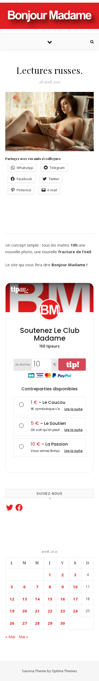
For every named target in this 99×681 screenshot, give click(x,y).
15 (50, 599)
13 (24, 599)
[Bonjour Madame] (49, 16)
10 (75, 586)
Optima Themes (64, 671)
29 (50, 623)
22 (50, 611)
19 (12, 611)
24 (75, 611)
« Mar (10, 636)
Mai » (23, 636)
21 (37, 611)
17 (75, 599)
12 (12, 599)
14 (37, 599)
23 (62, 611)
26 (12, 623)
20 (24, 611)
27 (24, 623)
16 (62, 599)
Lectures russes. (49, 70)
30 (62, 623)
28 (37, 623)
